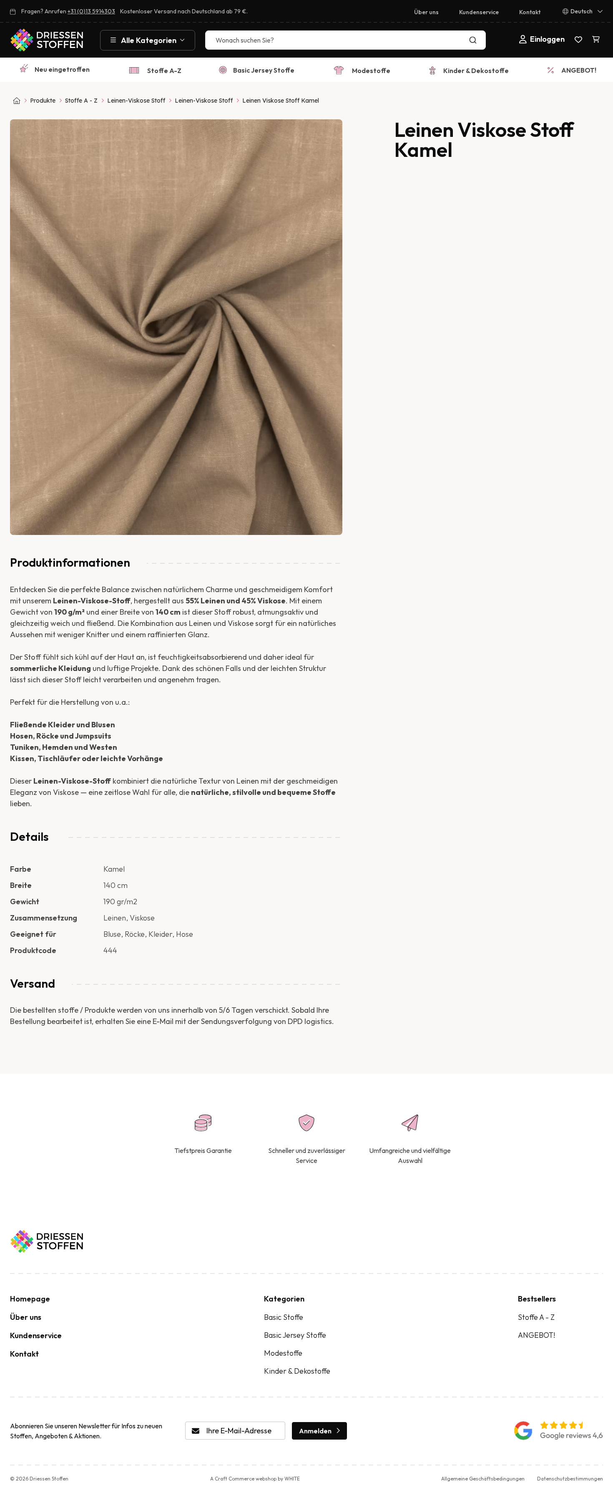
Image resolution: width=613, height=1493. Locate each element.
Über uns (426, 12)
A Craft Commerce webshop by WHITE (255, 1478)
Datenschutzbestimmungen (570, 1478)
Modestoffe (371, 70)
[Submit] (474, 40)
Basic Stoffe (283, 1317)
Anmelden (315, 1431)
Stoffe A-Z (164, 70)
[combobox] (345, 40)
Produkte (42, 100)
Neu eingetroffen (62, 69)
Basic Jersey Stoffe (263, 70)
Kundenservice (479, 12)
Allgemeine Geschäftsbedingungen (483, 1478)
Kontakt (529, 12)
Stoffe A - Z (81, 100)
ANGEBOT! (578, 70)
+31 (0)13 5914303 (91, 11)
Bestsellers (537, 1299)
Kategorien (284, 1299)
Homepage (30, 1299)
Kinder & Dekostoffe (476, 70)
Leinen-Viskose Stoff (136, 100)
